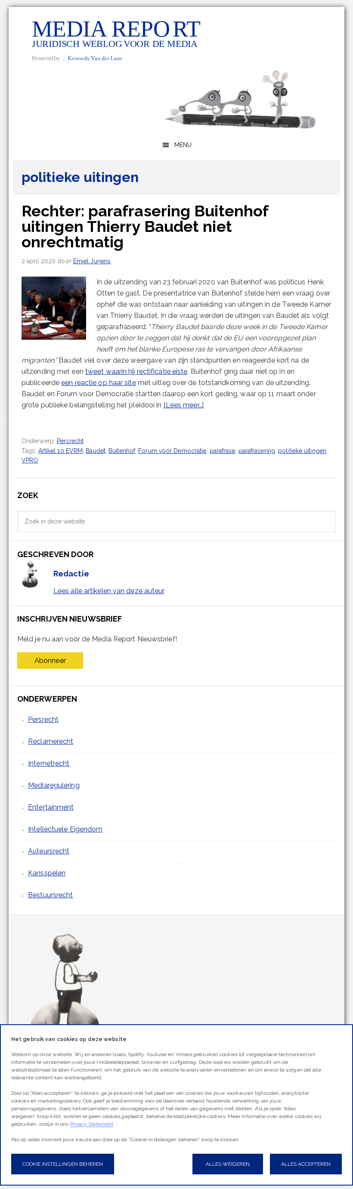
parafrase (222, 450)
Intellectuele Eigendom (65, 829)
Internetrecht (48, 763)
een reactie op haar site (98, 383)
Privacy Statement (92, 1124)
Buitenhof (121, 450)
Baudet (95, 450)
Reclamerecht (50, 741)
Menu (183, 145)
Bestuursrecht (50, 895)
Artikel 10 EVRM (60, 450)
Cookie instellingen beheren (62, 1164)
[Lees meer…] (184, 405)
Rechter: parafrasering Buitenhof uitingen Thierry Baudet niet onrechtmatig (145, 226)
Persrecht (70, 440)
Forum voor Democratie (172, 450)
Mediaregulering (54, 785)
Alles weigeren (228, 1164)
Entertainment (51, 807)
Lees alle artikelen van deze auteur (109, 591)
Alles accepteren (306, 1164)
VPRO (30, 460)
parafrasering (256, 450)
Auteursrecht (48, 851)
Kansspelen (46, 873)
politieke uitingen (302, 450)
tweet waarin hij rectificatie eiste (136, 371)
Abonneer (50, 660)
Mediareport (116, 40)
